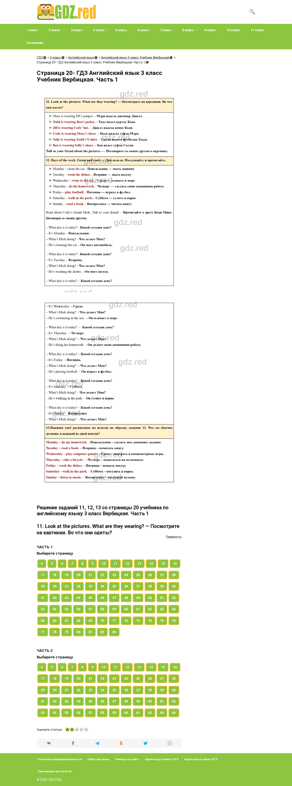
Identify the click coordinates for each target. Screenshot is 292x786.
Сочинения (34, 43)
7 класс (165, 30)
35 (114, 586)
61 (138, 609)
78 (54, 632)
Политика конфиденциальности (60, 759)
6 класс (143, 30)
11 (115, 564)
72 (126, 621)
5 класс (121, 30)
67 (66, 621)
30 (54, 586)
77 (42, 632)
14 (151, 564)
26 (150, 575)
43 (66, 598)
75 (162, 621)
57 (90, 609)
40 (174, 586)
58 (102, 609)
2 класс (54, 30)
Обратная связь (98, 759)
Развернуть (174, 536)
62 (150, 609)
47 (114, 598)
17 (42, 575)
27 (162, 575)
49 (138, 598)
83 (114, 632)
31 (66, 586)
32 (78, 586)
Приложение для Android (54, 771)
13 (139, 564)
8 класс (188, 30)
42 (54, 598)
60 (126, 609)
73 (138, 621)
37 (138, 586)
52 (174, 598)
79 (66, 632)
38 (150, 586)
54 (54, 609)
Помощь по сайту (127, 759)
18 (54, 575)
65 (42, 621)
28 (174, 575)
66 (54, 621)
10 (103, 564)
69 (90, 621)
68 (78, 621)
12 (127, 564)
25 (138, 575)
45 (90, 598)
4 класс (99, 30)
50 (150, 598)
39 (162, 586)
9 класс (210, 30)
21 (90, 575)
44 (78, 598)
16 (175, 564)
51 (162, 598)
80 (78, 632)
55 (66, 609)
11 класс (257, 30)
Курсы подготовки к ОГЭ (161, 759)
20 (78, 575)
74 (150, 621)
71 (114, 621)
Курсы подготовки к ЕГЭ (200, 759)
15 (163, 564)
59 (114, 609)
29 (42, 586)
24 (126, 575)
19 (66, 575)
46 (102, 598)
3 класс (76, 30)
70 (102, 621)
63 (162, 609)
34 (102, 586)
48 (126, 598)
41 (42, 598)
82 (102, 632)
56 (78, 609)
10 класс (233, 30)
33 (90, 586)
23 (114, 575)
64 (174, 609)
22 (102, 575)
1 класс (32, 30)
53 (42, 609)
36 (126, 586)
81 (90, 632)
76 (174, 621)
